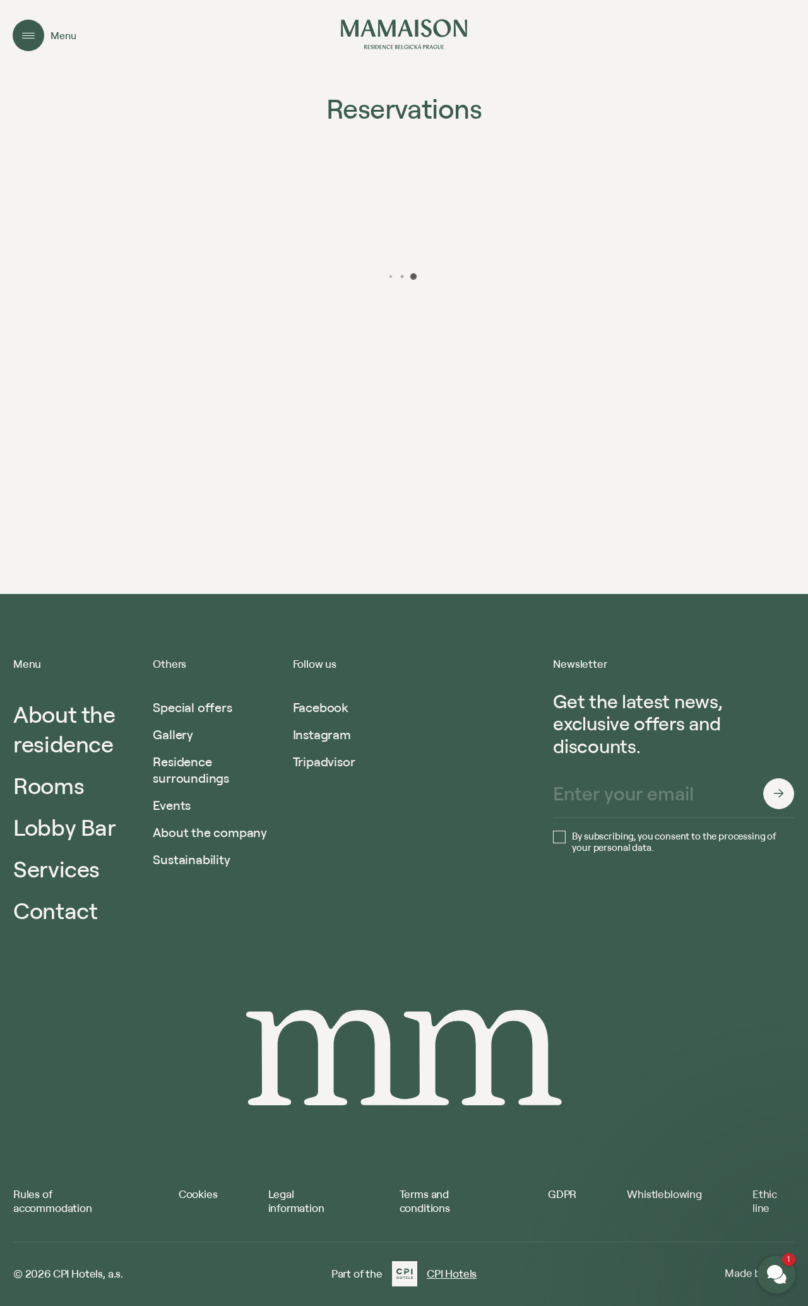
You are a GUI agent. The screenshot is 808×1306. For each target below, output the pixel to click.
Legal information (296, 1200)
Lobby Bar (64, 826)
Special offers (192, 707)
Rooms (48, 785)
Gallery (173, 734)
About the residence (64, 728)
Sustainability (191, 859)
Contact (55, 910)
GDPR (562, 1194)
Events (172, 805)
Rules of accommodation (52, 1200)
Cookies (198, 1194)
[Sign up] (779, 793)
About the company (210, 832)
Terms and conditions (425, 1200)
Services (56, 868)
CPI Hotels (452, 1273)
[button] (700, 1122)
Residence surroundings (191, 770)
